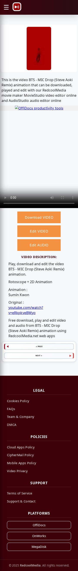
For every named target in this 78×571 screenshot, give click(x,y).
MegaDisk (39, 547)
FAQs (11, 409)
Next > (39, 355)
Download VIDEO (39, 217)
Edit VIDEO (39, 231)
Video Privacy (17, 471)
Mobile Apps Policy (21, 463)
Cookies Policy (18, 401)
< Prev (39, 346)
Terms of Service (19, 493)
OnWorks (39, 536)
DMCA (11, 424)
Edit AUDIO (39, 245)
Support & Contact (21, 501)
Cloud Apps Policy (21, 447)
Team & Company (20, 416)
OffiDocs (39, 525)
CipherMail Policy (20, 455)
